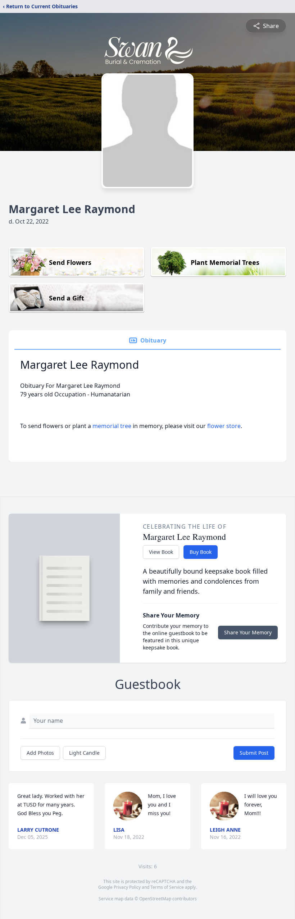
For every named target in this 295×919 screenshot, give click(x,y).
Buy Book (201, 551)
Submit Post (254, 752)
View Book (161, 551)
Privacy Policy (127, 887)
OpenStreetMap (155, 899)
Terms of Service (167, 887)
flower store (224, 426)
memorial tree (111, 426)
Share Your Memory (248, 632)
